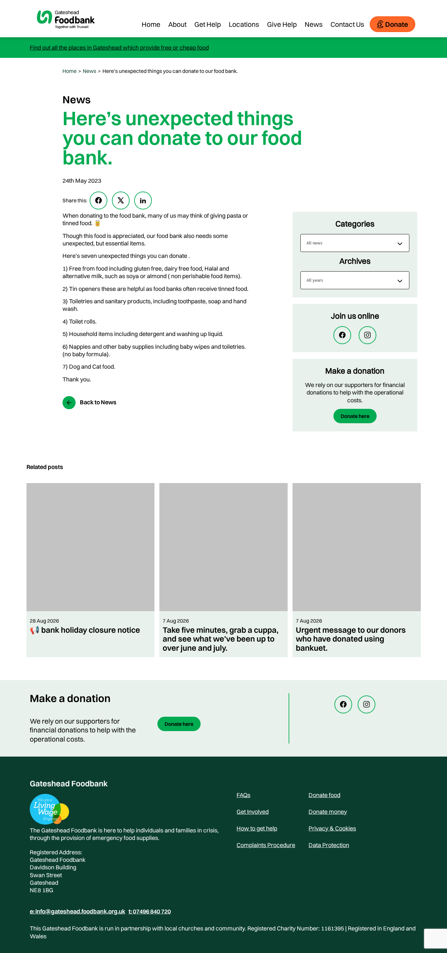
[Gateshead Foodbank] (66, 34)
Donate (396, 24)
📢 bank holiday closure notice (85, 630)
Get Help (207, 24)
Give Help (282, 24)
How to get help (257, 828)
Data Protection (329, 845)
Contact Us (347, 24)
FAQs (243, 795)
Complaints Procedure (266, 845)
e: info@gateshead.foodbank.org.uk (77, 911)
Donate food (324, 795)
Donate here (355, 416)
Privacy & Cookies (332, 828)
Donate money (328, 811)
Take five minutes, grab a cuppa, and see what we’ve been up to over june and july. (220, 639)
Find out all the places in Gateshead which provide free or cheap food (119, 47)
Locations (244, 24)
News (314, 24)
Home (151, 24)
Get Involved (253, 811)
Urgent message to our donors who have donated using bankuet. (351, 639)
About (177, 24)
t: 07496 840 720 (150, 911)
